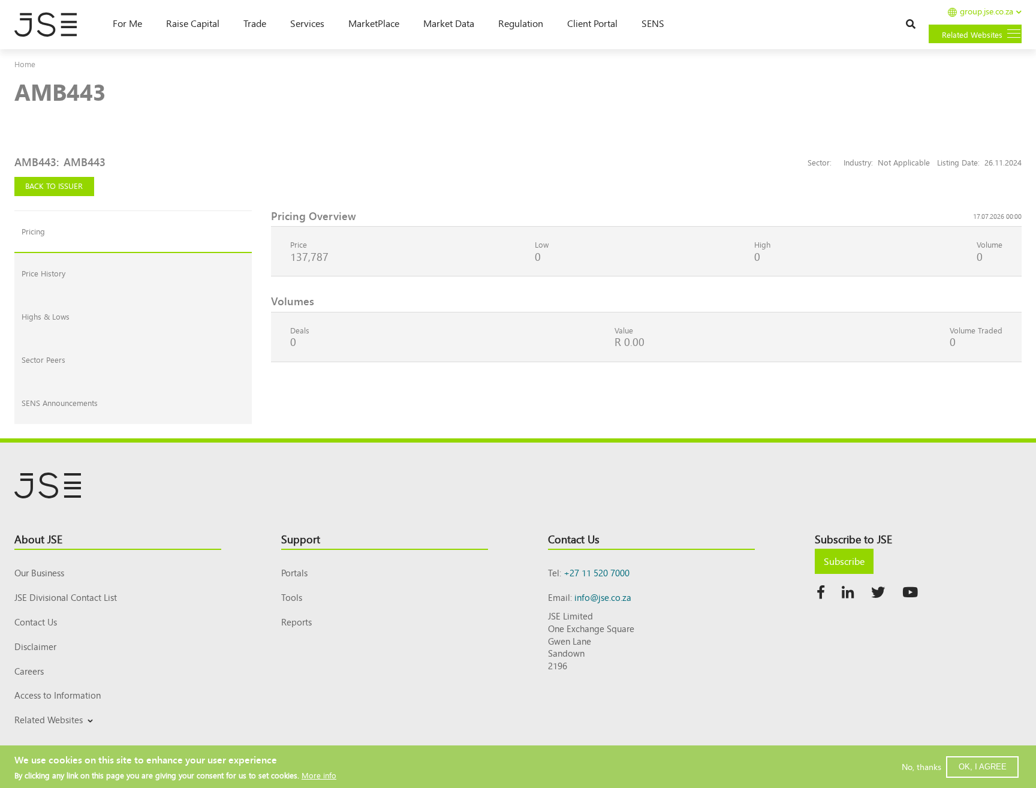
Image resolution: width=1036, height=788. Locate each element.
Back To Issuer (54, 186)
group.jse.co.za (986, 12)
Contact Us (35, 621)
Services (307, 22)
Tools (291, 597)
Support (300, 538)
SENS (653, 22)
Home (24, 64)
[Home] (51, 24)
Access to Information (57, 695)
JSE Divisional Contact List (65, 597)
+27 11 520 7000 (597, 572)
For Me (127, 22)
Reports (296, 621)
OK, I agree (983, 766)
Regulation (520, 22)
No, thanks (921, 766)
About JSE (38, 538)
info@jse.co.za (602, 597)
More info (319, 774)
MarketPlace (373, 22)
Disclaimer (35, 646)
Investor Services (43, 734)
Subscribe (844, 560)
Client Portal (592, 22)
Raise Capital (192, 22)
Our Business (39, 572)
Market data (448, 22)
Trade (254, 22)
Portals (294, 572)
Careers (29, 671)
